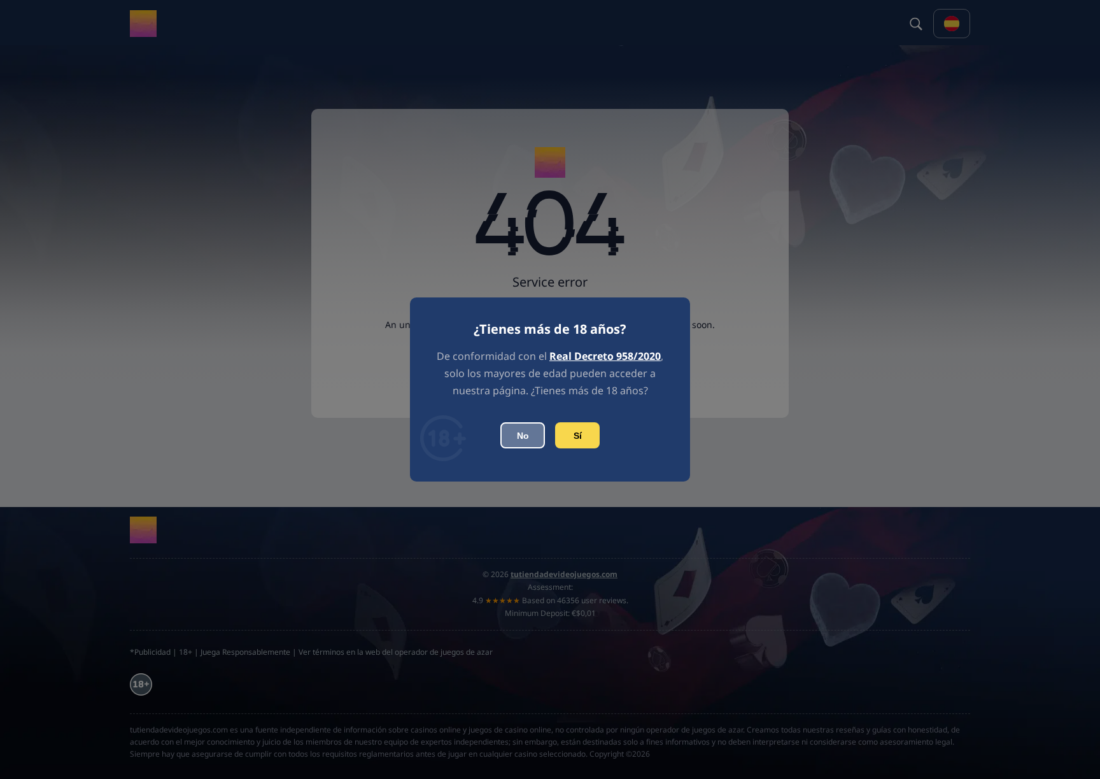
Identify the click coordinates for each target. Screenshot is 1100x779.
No (523, 436)
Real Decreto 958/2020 (605, 356)
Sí (578, 436)
